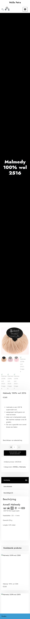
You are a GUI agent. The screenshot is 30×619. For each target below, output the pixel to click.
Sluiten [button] (4, 616)
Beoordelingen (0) (8, 493)
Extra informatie (8, 486)
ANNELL (16, 467)
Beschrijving (7, 480)
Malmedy (22, 467)
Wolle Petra (15, 2)
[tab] (15, 480)
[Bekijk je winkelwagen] (6, 10)
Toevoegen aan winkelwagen (15, 453)
